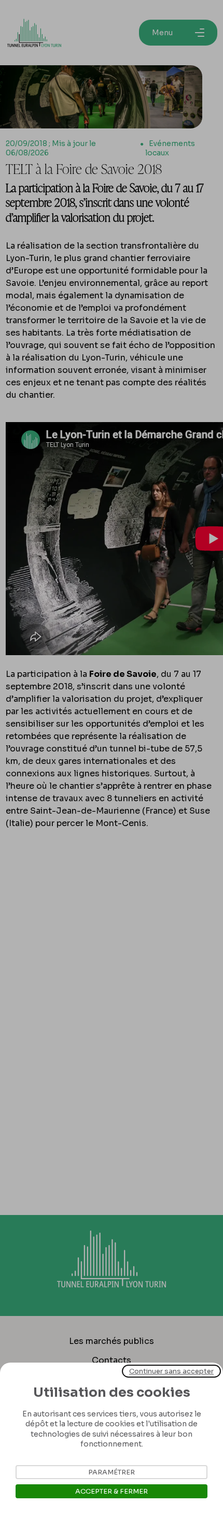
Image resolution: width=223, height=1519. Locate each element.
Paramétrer (111, 1472)
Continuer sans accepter (171, 1371)
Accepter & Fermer (111, 1491)
